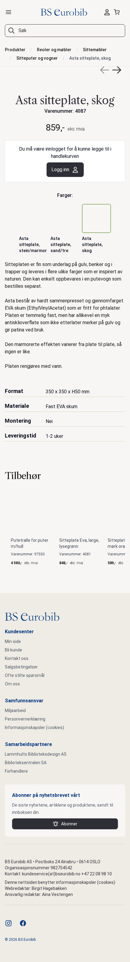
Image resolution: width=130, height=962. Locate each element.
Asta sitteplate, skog (90, 58)
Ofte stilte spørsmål (24, 675)
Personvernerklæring (25, 719)
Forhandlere (16, 771)
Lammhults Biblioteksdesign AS (36, 754)
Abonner (69, 823)
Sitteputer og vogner (37, 58)
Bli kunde (13, 649)
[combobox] (65, 30)
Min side (13, 641)
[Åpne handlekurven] (118, 12)
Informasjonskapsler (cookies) (34, 727)
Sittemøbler (95, 49)
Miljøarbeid (15, 710)
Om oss (12, 683)
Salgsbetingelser (21, 666)
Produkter (15, 49)
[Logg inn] (107, 12)
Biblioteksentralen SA (26, 762)
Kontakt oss (16, 658)
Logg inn (60, 169)
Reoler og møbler (54, 49)
